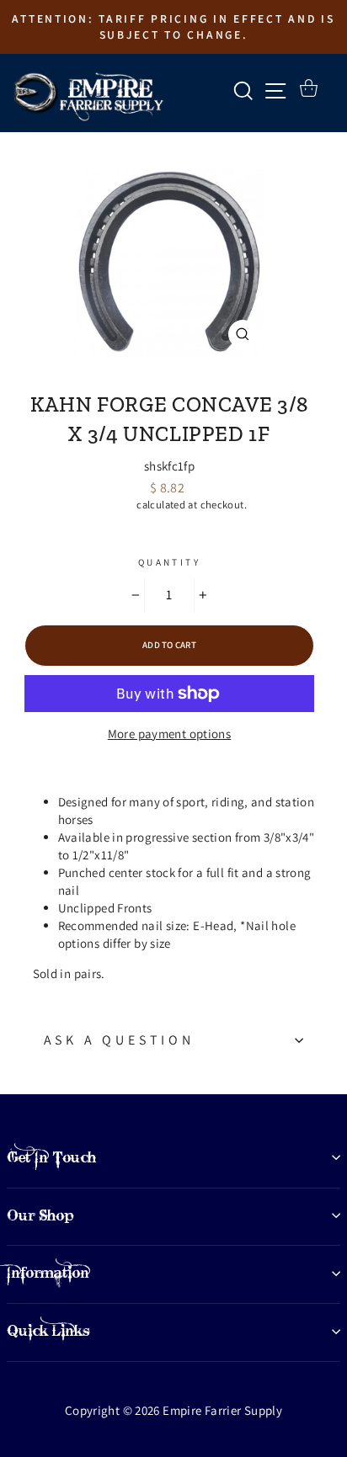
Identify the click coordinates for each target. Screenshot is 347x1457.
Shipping (113, 504)
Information (48, 1272)
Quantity (169, 562)
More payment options (170, 734)
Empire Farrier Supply (170, 375)
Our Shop (40, 1215)
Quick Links (48, 1330)
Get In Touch (51, 1157)
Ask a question (119, 1040)
